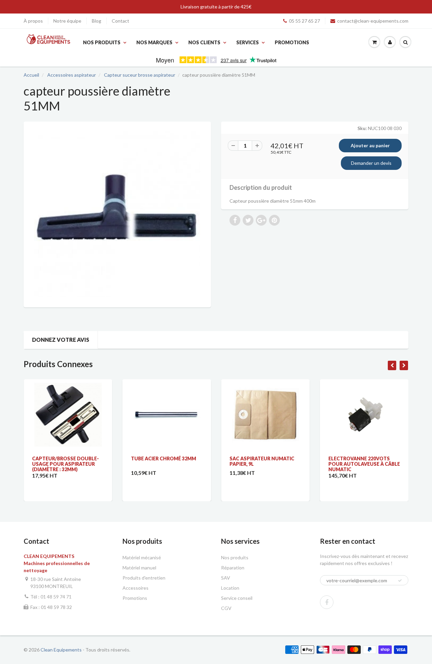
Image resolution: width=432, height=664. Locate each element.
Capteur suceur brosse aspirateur (139, 75)
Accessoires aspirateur (71, 75)
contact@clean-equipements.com (372, 21)
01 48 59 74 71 (56, 596)
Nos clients (204, 42)
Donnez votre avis (60, 339)
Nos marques (154, 42)
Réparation (232, 567)
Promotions (292, 42)
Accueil (31, 75)
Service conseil (236, 598)
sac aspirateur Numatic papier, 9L (262, 461)
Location (230, 588)
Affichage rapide (67, 387)
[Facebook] (326, 602)
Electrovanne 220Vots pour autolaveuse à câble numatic (364, 464)
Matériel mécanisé (142, 557)
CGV (226, 608)
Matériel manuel (139, 567)
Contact (120, 21)
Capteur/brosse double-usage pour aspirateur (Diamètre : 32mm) (65, 464)
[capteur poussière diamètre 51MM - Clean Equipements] (117, 213)
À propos (33, 21)
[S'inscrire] (400, 580)
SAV (225, 578)
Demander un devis (371, 163)
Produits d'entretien (144, 578)
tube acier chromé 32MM (163, 458)
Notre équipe (67, 21)
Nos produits (101, 42)
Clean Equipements (61, 650)
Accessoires (135, 588)
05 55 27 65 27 (304, 21)
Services (247, 42)
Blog (96, 21)
